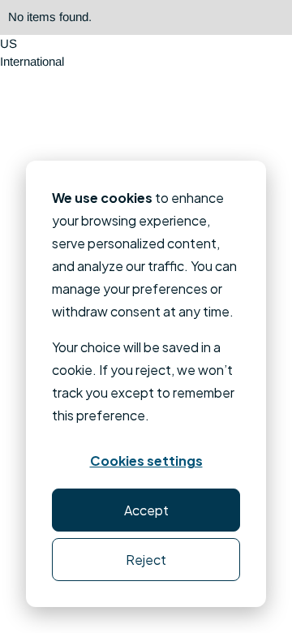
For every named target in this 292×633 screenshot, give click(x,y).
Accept (146, 510)
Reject (146, 559)
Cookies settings (146, 460)
